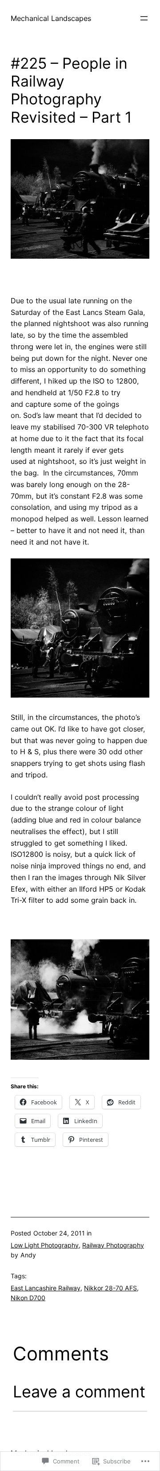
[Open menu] (144, 18)
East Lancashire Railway (45, 1288)
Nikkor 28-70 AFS (110, 1288)
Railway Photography (113, 1245)
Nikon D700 (28, 1298)
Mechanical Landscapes (51, 18)
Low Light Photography (45, 1245)
